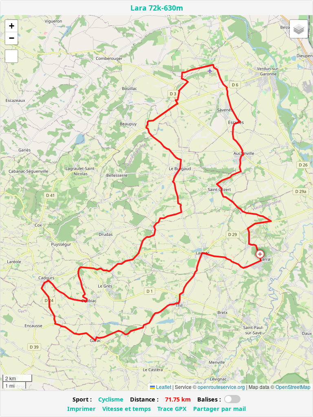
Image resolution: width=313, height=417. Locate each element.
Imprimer (81, 409)
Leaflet (163, 386)
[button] (260, 254)
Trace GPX (172, 409)
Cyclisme (110, 399)
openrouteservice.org (221, 386)
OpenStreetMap (293, 386)
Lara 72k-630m (156, 8)
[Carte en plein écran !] (11, 56)
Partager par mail (219, 409)
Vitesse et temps (126, 409)
